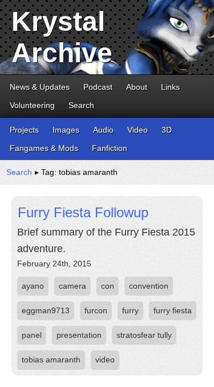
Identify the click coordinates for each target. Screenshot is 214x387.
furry (130, 310)
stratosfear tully (144, 335)
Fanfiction (109, 148)
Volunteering (32, 105)
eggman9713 (46, 310)
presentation (79, 335)
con (107, 285)
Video (137, 129)
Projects (24, 129)
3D (166, 129)
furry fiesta (173, 310)
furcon (95, 310)
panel (32, 335)
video (105, 359)
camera (72, 285)
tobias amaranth (51, 359)
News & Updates (40, 86)
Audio (103, 129)
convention (148, 285)
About (136, 86)
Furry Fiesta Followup (83, 212)
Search (81, 105)
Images (66, 129)
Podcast (97, 86)
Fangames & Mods (44, 148)
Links (170, 86)
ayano (33, 285)
